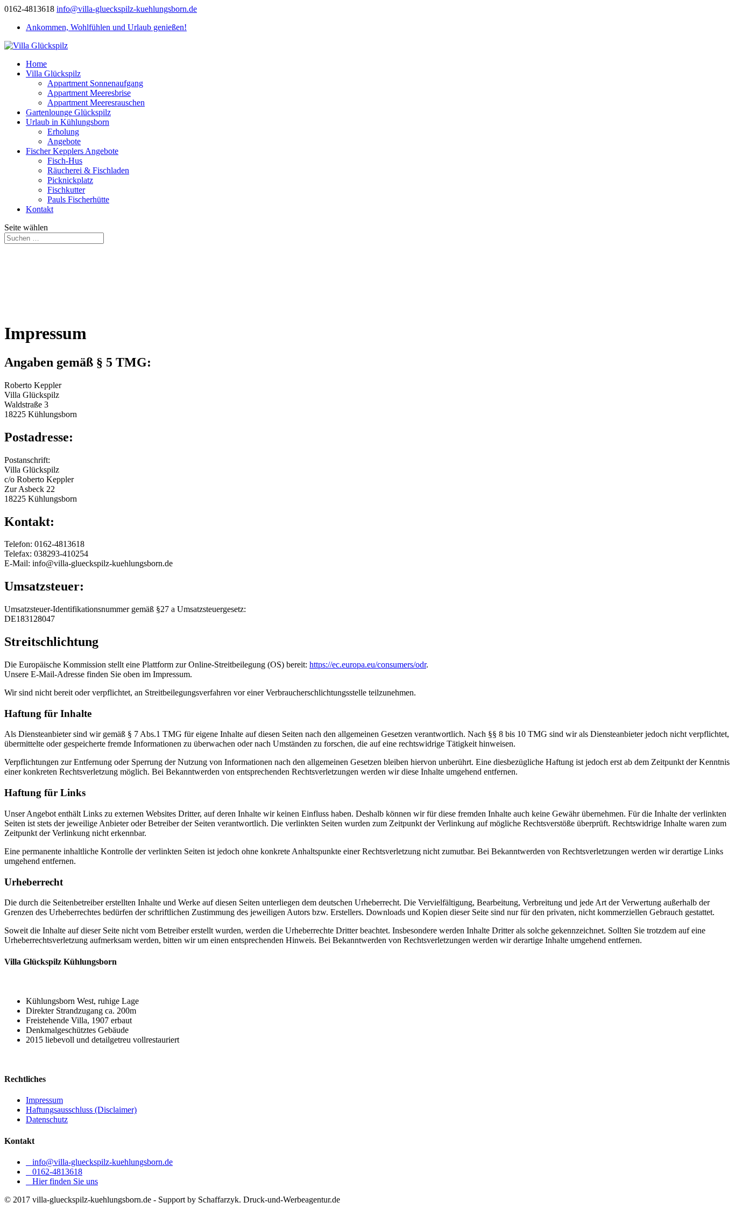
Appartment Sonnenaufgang (95, 83)
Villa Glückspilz (53, 73)
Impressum (44, 1100)
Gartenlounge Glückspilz (68, 112)
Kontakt (39, 209)
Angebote (64, 141)
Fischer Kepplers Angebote (72, 151)
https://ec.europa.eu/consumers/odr (367, 664)
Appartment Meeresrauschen (96, 102)
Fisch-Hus (64, 160)
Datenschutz (47, 1119)
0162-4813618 (54, 1171)
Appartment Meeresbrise (89, 92)
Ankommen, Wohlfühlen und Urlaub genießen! (106, 27)
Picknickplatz (70, 180)
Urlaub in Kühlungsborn (67, 121)
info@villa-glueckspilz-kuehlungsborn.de (99, 1161)
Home (36, 63)
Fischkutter (66, 189)
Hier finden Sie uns (62, 1181)
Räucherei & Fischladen (88, 170)
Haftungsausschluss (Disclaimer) (81, 1109)
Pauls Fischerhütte (78, 199)
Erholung (63, 131)
